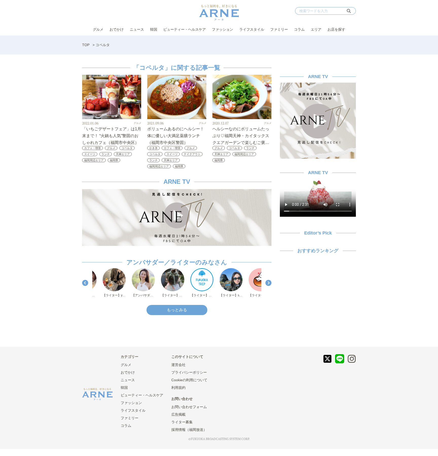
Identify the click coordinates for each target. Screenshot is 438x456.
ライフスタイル (251, 29)
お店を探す (336, 29)
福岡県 (114, 160)
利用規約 (178, 388)
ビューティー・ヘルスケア (184, 29)
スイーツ (89, 154)
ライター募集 (182, 422)
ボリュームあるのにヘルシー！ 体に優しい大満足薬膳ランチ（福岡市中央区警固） (175, 136)
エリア (316, 29)
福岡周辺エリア (94, 160)
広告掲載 (178, 414)
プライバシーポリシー (189, 372)
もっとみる (177, 310)
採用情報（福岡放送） (189, 430)
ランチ (105, 154)
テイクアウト (192, 154)
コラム (299, 29)
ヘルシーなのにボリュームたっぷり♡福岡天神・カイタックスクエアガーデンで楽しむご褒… (240, 136)
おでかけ (117, 29)
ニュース (137, 29)
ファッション (222, 29)
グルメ (98, 29)
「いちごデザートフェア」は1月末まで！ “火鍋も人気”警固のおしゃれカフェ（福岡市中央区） (111, 136)
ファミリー (279, 29)
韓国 (153, 29)
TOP (85, 45)
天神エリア (123, 154)
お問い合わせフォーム (189, 407)
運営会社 (178, 365)
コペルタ (127, 148)
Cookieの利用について (189, 380)
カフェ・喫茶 (92, 148)
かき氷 (153, 148)
